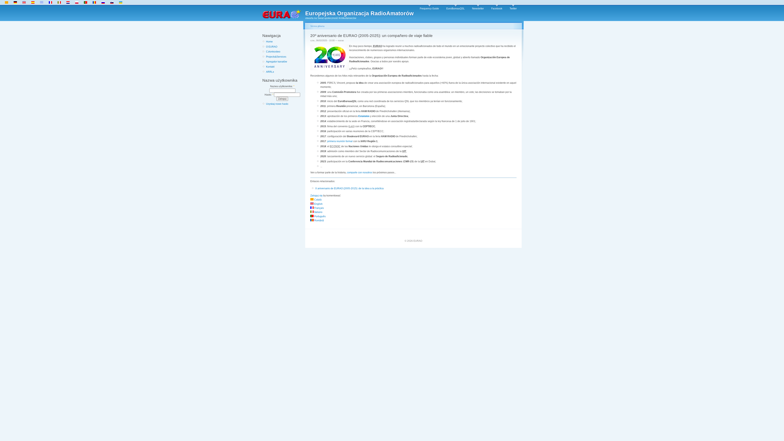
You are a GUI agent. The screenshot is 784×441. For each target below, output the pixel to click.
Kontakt (270, 66)
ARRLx (270, 71)
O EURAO (271, 46)
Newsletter (478, 8)
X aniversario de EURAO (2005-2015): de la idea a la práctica (349, 188)
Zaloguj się (316, 195)
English (318, 204)
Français (319, 208)
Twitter (513, 8)
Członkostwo (273, 51)
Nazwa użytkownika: (282, 86)
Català (318, 199)
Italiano (318, 212)
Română (319, 220)
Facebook (496, 8)
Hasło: (269, 94)
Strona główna (317, 26)
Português (320, 216)
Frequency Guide (429, 8)
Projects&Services (276, 56)
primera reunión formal (340, 141)
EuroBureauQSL (455, 8)
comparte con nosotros (359, 172)
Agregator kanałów (276, 61)
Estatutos (364, 116)
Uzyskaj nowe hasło (277, 103)
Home (269, 41)
